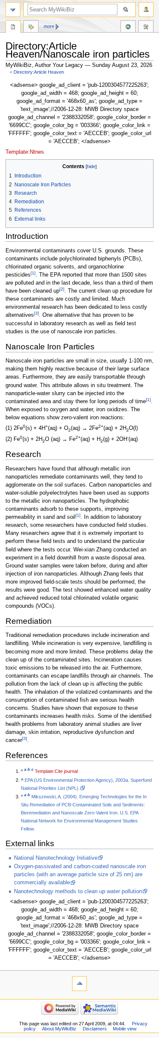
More (49, 26)
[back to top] (79, 983)
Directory (13, 27)
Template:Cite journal (56, 771)
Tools (146, 27)
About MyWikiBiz (59, 1028)
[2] (61, 289)
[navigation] (13, 9)
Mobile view (125, 1028)
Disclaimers (95, 1028)
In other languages (128, 27)
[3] (36, 313)
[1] (33, 273)
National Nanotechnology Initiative (56, 858)
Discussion (31, 27)
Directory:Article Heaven (39, 72)
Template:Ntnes (25, 152)
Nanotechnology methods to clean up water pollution (78, 891)
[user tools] (146, 9)
